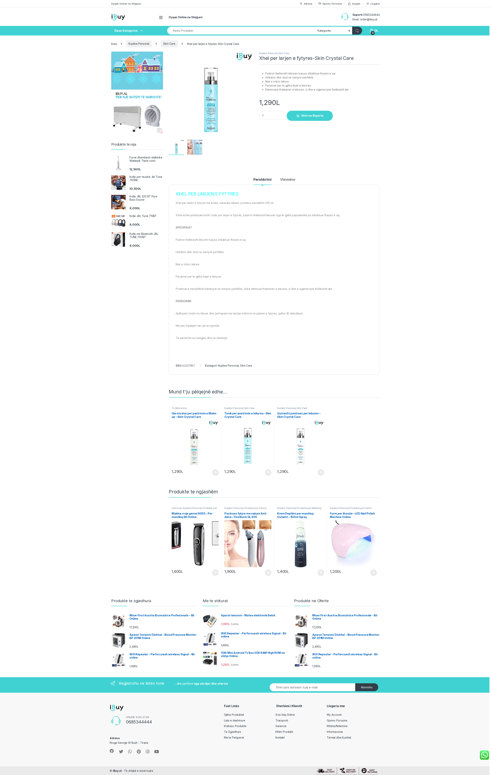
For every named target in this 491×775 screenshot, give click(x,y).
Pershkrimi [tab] (262, 179)
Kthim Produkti (284, 731)
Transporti (281, 720)
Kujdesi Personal (139, 43)
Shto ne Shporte (312, 115)
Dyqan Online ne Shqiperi (126, 3)
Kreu (114, 43)
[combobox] (241, 31)
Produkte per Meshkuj (309, 508)
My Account (334, 714)
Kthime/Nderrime (337, 726)
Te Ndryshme (179, 408)
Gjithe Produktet (234, 714)
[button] (249, 56)
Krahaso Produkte (235, 726)
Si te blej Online (285, 714)
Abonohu (366, 687)
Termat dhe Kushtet (339, 737)
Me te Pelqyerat (234, 737)
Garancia (280, 726)
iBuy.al (117, 770)
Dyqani (356, 3)
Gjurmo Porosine (332, 3)
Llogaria (375, 3)
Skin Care (169, 43)
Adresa (308, 3)
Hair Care (177, 508)
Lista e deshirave (234, 720)
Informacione (335, 731)
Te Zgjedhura (232, 731)
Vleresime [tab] (287, 179)
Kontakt (280, 737)
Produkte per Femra (255, 508)
